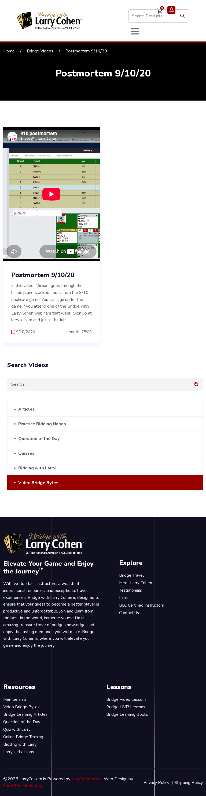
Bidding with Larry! (37, 468)
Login (171, 10)
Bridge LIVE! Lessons (125, 707)
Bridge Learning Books (127, 714)
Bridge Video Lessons (126, 699)
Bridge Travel (131, 575)
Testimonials (130, 590)
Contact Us (129, 612)
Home (9, 51)
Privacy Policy (156, 783)
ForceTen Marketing (22, 786)
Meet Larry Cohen (135, 582)
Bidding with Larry (20, 744)
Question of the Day (39, 439)
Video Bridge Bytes (38, 483)
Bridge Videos (40, 51)
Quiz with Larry (17, 729)
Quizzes (26, 453)
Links (123, 597)
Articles (26, 409)
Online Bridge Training (23, 737)
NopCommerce (85, 779)
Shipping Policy (189, 783)
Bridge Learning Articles (25, 714)
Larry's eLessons (18, 752)
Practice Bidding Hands (42, 424)
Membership (14, 699)
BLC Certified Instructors (141, 605)
